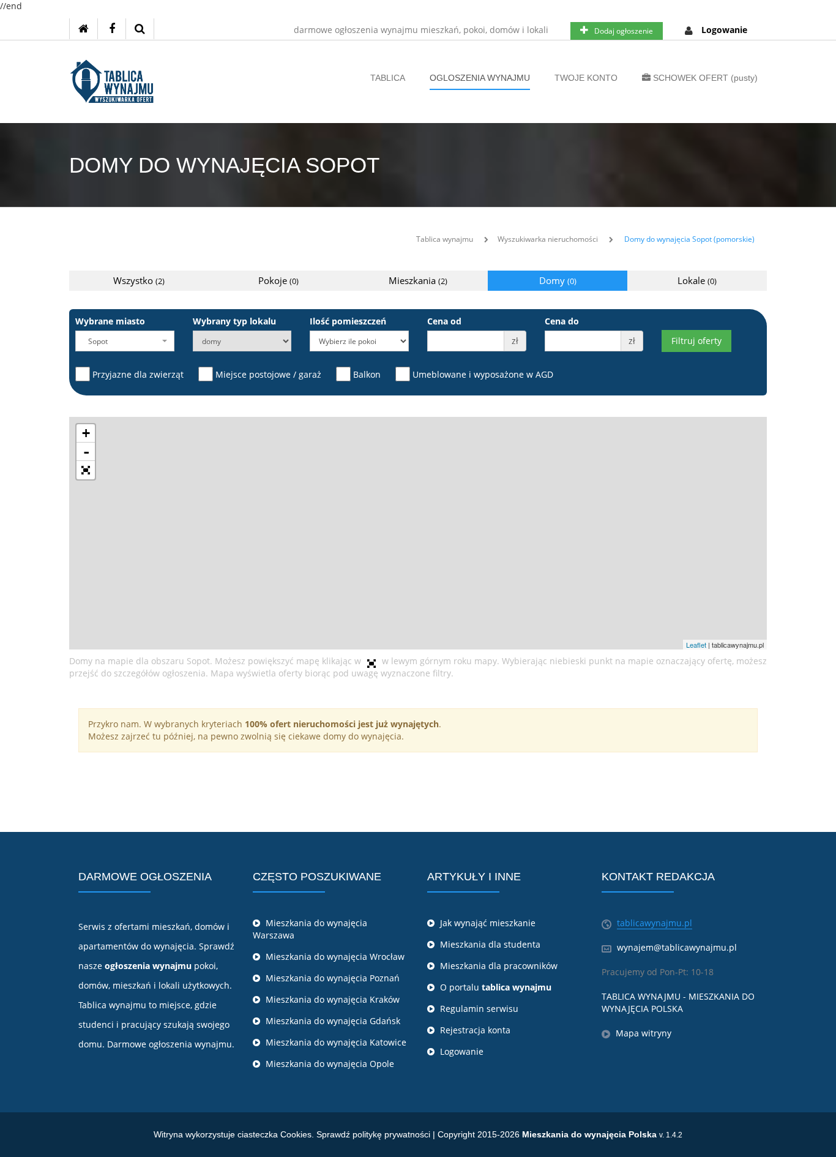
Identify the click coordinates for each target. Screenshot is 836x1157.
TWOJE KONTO (586, 78)
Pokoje (278, 280)
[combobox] (124, 341)
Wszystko (139, 280)
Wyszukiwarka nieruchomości (548, 239)
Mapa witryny (643, 1033)
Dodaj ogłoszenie (623, 31)
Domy (558, 280)
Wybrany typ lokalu (234, 321)
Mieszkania (418, 280)
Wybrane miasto (110, 321)
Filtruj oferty (696, 340)
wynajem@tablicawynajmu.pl (677, 947)
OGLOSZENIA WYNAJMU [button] (480, 78)
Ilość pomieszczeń (348, 321)
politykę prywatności (391, 1134)
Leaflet (696, 645)
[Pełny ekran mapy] (86, 470)
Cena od (444, 321)
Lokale (697, 280)
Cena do (562, 321)
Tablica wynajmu (444, 239)
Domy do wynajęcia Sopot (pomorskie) (689, 239)
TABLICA (387, 78)
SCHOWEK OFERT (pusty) (704, 78)
